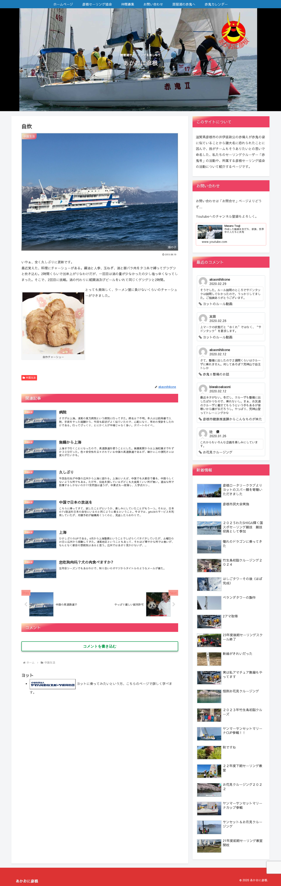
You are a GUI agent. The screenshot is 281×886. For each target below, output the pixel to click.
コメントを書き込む (99, 646)
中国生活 (31, 377)
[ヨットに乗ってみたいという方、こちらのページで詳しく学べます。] (53, 683)
